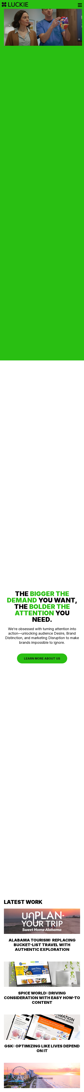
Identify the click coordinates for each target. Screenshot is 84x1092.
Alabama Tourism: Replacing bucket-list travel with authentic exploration (42, 945)
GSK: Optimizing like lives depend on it (42, 1048)
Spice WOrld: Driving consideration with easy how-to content (42, 998)
